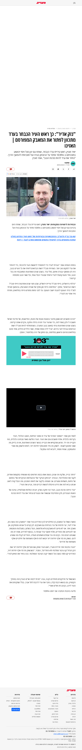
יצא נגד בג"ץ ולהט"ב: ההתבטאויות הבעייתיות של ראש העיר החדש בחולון (43, 236)
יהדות (74, 717)
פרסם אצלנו (54, 701)
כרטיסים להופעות (71, 722)
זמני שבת (37, 714)
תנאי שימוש (16, 698)
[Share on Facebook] (68, 169)
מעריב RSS (55, 706)
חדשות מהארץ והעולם (64, 128)
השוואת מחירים (36, 717)
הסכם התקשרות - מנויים (13, 701)
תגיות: (73, 597)
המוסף (56, 711)
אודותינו (56, 719)
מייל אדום (55, 703)
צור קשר (55, 698)
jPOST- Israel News (34, 701)
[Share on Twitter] (63, 169)
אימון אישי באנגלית (35, 698)
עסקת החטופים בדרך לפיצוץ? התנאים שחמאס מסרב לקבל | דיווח (46, 239)
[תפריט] (77, 3)
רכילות (74, 709)
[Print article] (53, 169)
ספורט (74, 706)
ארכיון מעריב (54, 717)
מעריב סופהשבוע (53, 709)
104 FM (37, 711)
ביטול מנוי (55, 722)
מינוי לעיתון (55, 714)
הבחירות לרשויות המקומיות (62, 599)
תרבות (74, 711)
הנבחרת (73, 714)
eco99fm (37, 709)
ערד (74, 599)
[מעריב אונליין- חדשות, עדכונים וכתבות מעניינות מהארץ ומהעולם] (41, 3)
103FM (66, 163)
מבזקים (73, 701)
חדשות (74, 698)
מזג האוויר (73, 719)
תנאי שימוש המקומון (14, 706)
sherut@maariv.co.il (61, 734)
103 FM (37, 706)
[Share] (74, 169)
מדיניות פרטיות (15, 703)
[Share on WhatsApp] (58, 169)
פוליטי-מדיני (51, 128)
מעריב (74, 128)
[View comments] (10, 169)
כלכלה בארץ (72, 703)
